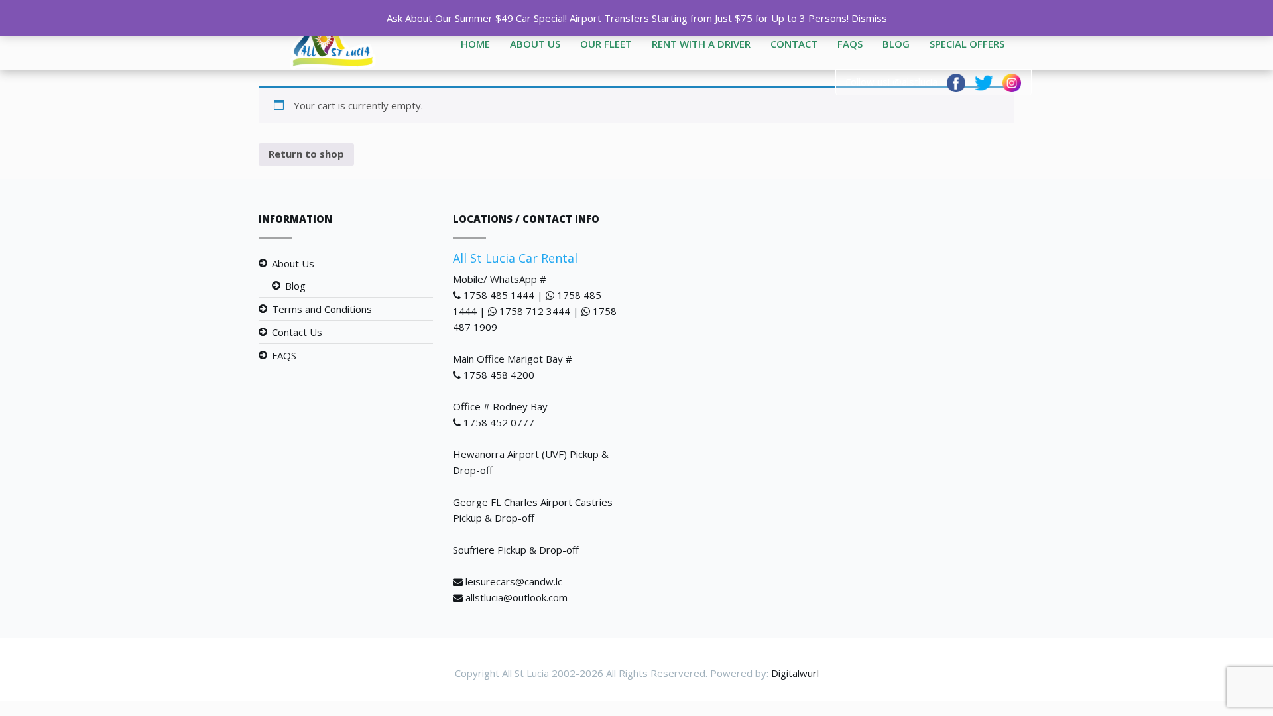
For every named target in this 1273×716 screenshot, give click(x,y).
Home (475, 43)
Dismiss (869, 18)
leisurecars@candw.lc (513, 581)
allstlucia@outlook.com (516, 597)
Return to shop (306, 153)
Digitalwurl (795, 673)
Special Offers (967, 43)
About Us (535, 43)
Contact (794, 43)
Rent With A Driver (701, 43)
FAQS (850, 43)
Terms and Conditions (322, 309)
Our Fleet (606, 43)
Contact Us (297, 332)
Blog (896, 43)
